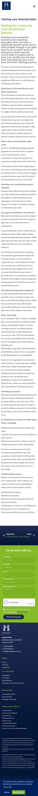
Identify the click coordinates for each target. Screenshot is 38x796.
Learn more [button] (7, 787)
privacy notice (22, 612)
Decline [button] (7, 792)
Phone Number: (8, 579)
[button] (34, 6)
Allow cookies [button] (19, 792)
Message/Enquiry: (9, 586)
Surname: (6, 564)
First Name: (7, 557)
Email (5, 572)
